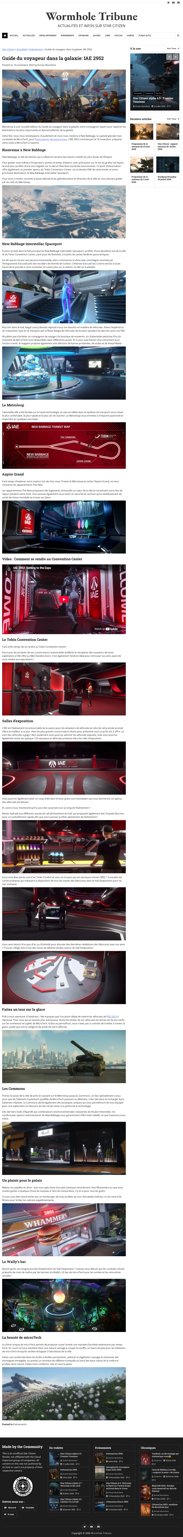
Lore (107, 35)
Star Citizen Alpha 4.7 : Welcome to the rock (71, 1484)
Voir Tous (171, 48)
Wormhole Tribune (91, 15)
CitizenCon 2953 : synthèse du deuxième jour (165, 1506)
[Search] (178, 35)
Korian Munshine (46, 65)
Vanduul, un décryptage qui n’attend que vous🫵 (165, 1455)
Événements (67, 35)
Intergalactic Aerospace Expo (51, 139)
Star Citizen (8, 49)
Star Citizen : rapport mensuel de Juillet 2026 (168, 146)
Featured (149, 93)
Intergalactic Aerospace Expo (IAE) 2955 (118, 1468)
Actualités (29, 35)
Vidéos (130, 35)
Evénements (36, 49)
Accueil (14, 35)
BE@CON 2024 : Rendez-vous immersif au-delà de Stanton (164, 1488)
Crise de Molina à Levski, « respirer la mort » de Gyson (165, 1471)
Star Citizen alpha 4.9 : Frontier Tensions (153, 100)
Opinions (83, 35)
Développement (47, 35)
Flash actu (145, 35)
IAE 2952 (112, 1016)
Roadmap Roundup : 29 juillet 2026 (167, 178)
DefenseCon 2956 (68, 1469)
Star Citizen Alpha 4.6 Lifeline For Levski (70, 1500)
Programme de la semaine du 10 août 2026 (141, 146)
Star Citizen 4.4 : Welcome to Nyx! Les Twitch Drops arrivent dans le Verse (118, 1486)
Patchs (118, 35)
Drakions (158, 1460)
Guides (97, 35)
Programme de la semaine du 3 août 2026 (140, 179)
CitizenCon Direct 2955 (117, 1501)
